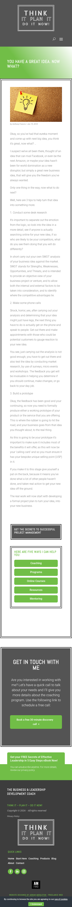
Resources (36, 590)
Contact (20, 863)
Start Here (21, 858)
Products (45, 858)
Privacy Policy (13, 816)
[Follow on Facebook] (10, 871)
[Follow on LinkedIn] (17, 871)
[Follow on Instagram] (24, 871)
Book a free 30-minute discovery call (35, 722)
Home (11, 858)
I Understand (36, 904)
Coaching (36, 563)
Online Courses (36, 581)
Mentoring (36, 598)
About (11, 863)
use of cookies (61, 899)
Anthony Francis (19, 124)
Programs (36, 572)
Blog (53, 858)
